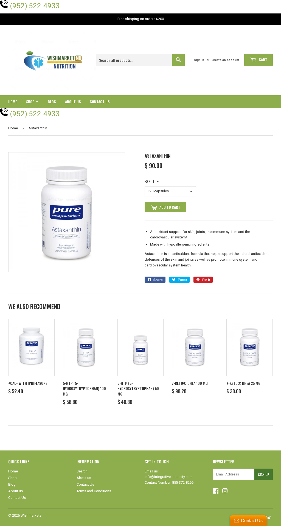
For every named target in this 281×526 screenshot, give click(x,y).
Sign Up (263, 474)
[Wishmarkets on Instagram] (225, 492)
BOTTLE (152, 181)
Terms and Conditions (94, 491)
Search (82, 471)
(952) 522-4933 (35, 6)
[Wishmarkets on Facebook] (216, 492)
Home (12, 101)
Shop (30, 101)
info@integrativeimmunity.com (169, 477)
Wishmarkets (31, 515)
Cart (262, 59)
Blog (52, 101)
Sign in (199, 60)
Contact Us (99, 101)
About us (73, 101)
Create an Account (225, 60)
